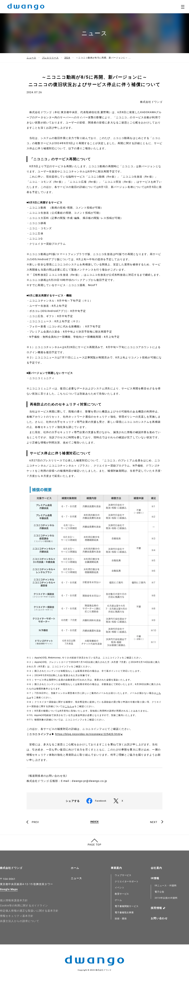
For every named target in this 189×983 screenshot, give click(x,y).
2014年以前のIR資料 (166, 898)
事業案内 (116, 867)
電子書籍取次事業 (124, 912)
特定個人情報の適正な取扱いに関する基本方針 (29, 910)
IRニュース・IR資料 (166, 885)
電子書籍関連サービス (127, 906)
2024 (67, 57)
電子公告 (159, 892)
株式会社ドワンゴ (11, 867)
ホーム (75, 867)
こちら (68, 706)
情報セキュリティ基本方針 (16, 915)
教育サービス (122, 894)
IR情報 (155, 878)
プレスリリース (50, 57)
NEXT (153, 822)
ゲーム (118, 900)
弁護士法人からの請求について (19, 921)
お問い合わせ (159, 918)
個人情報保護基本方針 (14, 900)
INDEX (94, 821)
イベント (119, 887)
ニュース (31, 57)
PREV (35, 822)
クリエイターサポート (127, 881)
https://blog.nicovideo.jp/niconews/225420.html (88, 734)
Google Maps (9, 889)
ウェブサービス (123, 875)
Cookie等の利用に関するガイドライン (24, 905)
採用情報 (156, 907)
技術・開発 (121, 918)
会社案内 (156, 867)
